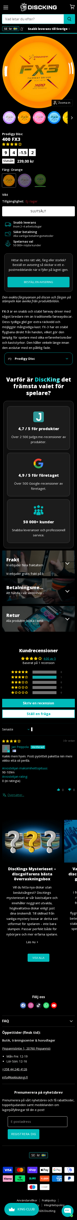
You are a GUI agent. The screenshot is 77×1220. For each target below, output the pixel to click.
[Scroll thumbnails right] (71, 118)
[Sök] (69, 19)
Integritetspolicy (54, 1205)
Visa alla (38, 957)
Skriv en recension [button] (38, 703)
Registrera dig (23, 1134)
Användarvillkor (27, 1200)
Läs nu (31, 942)
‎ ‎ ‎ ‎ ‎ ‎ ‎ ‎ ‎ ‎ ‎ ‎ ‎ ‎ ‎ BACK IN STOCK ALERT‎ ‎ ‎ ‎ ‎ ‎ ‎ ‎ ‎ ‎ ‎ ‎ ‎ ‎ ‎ (38, 282)
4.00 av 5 (49, 658)
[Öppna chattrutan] (68, 1211)
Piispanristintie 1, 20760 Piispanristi (26, 1048)
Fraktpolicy (49, 1200)
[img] (11, 741)
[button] (12, 144)
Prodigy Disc (12, 134)
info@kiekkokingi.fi (15, 1077)
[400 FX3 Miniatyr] (9, 117)
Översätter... (15, 795)
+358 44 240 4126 (14, 1069)
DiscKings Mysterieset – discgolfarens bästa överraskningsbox (32, 873)
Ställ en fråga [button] (38, 713)
